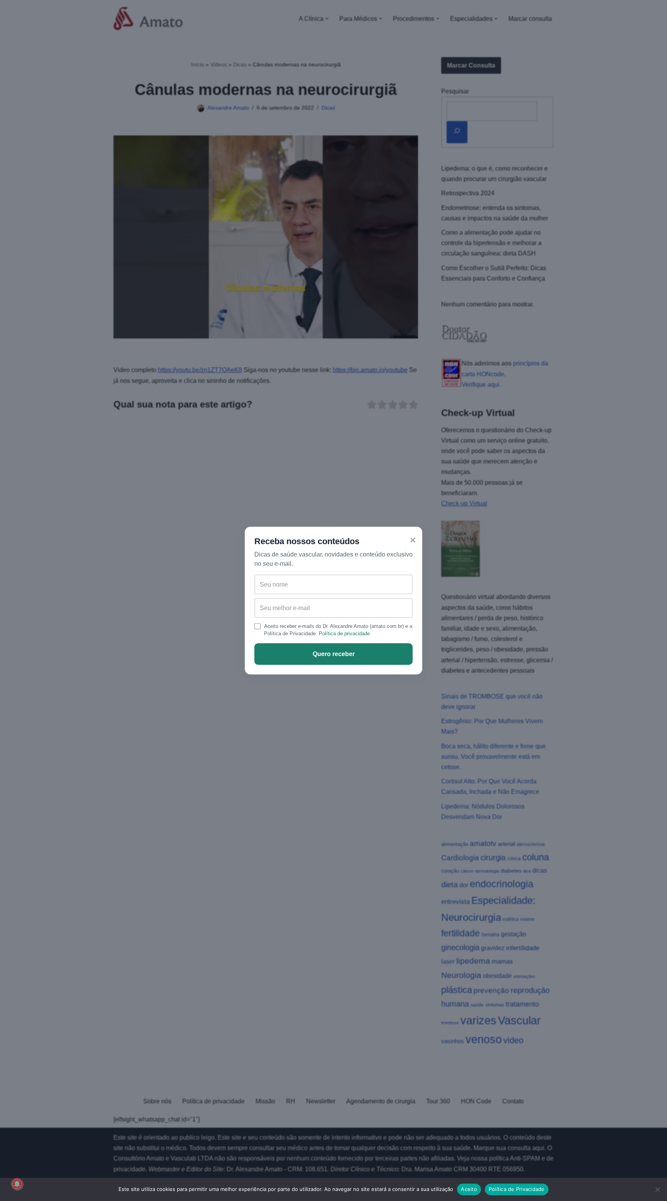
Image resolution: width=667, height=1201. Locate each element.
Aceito (469, 1189)
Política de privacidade (344, 633)
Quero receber (334, 654)
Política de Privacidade (517, 1189)
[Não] (657, 1189)
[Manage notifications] (17, 1184)
